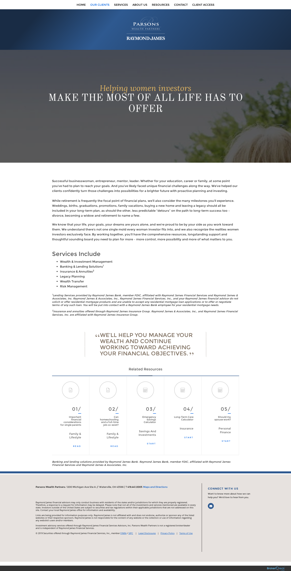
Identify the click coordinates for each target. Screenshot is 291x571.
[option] (70, 415)
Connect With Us (223, 488)
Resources (160, 5)
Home (81, 5)
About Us (139, 5)
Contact (181, 5)
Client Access (203, 5)
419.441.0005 (134, 486)
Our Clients (99, 5)
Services (121, 5)
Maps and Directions (155, 486)
